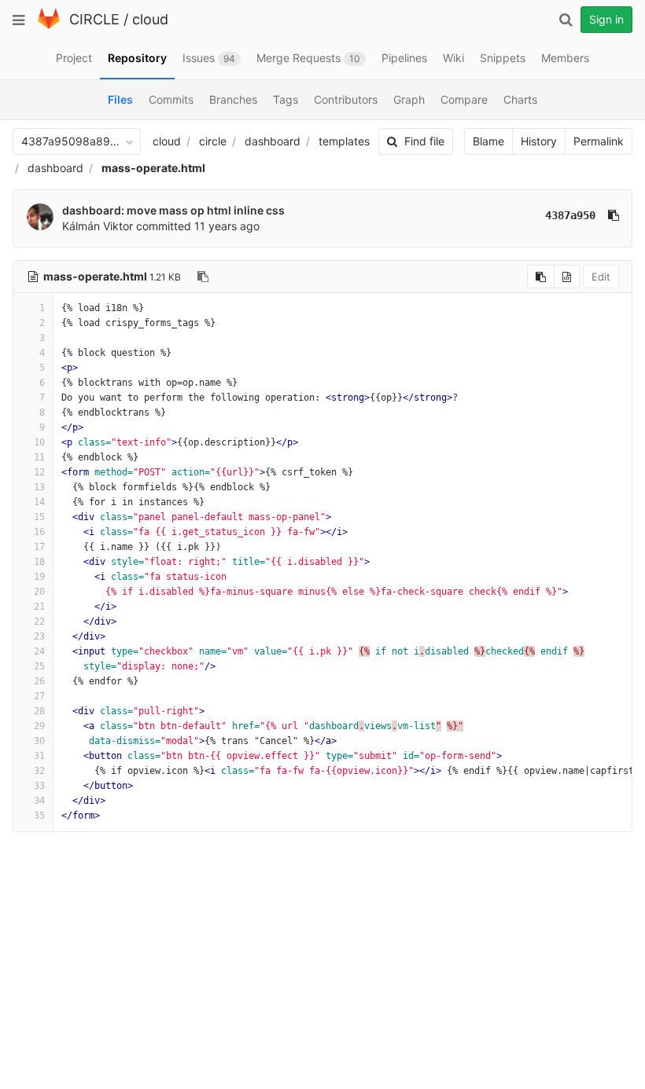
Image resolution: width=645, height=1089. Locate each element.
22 (39, 621)
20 (39, 591)
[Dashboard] (49, 25)
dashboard (272, 141)
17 (39, 546)
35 (39, 815)
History (539, 141)
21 (39, 606)
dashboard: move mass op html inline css (173, 210)
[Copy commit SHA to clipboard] (613, 215)
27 (39, 696)
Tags (285, 99)
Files (120, 99)
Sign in (606, 19)
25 (39, 666)
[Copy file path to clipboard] (203, 276)
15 (39, 517)
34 (39, 800)
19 (39, 576)
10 (39, 442)
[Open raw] (567, 276)
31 (39, 755)
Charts (520, 99)
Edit (601, 276)
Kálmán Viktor (97, 226)
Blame (488, 141)
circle (213, 141)
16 (39, 531)
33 (39, 785)
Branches (233, 99)
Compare (464, 99)
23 (39, 636)
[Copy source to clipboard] (541, 276)
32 (39, 770)
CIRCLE (94, 19)
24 (39, 651)
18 (39, 561)
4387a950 (570, 215)
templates (344, 141)
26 (39, 681)
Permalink (598, 141)
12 (39, 472)
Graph (409, 99)
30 (39, 740)
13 (39, 487)
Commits (171, 99)
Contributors (346, 99)
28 (39, 711)
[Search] (565, 20)
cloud (150, 19)
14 (39, 502)
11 (39, 457)
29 (39, 726)
